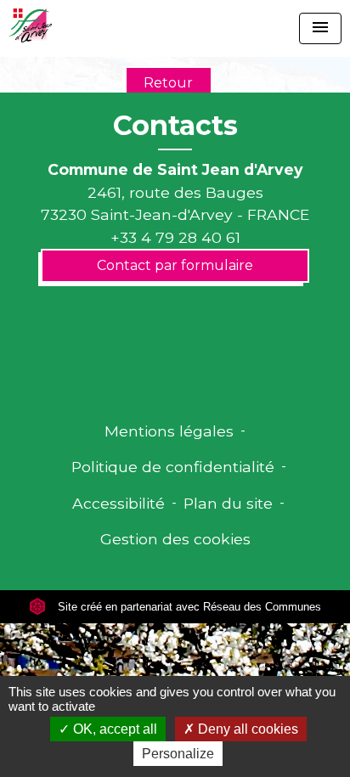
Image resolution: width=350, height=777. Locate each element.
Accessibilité (118, 503)
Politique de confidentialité (172, 467)
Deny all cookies (246, 729)
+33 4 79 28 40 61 (175, 237)
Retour (168, 83)
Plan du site (228, 503)
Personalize (178, 753)
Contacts (175, 126)
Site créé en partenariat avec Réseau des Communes (187, 606)
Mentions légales (169, 431)
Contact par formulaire (175, 265)
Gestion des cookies (175, 539)
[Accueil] (30, 25)
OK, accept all (113, 729)
